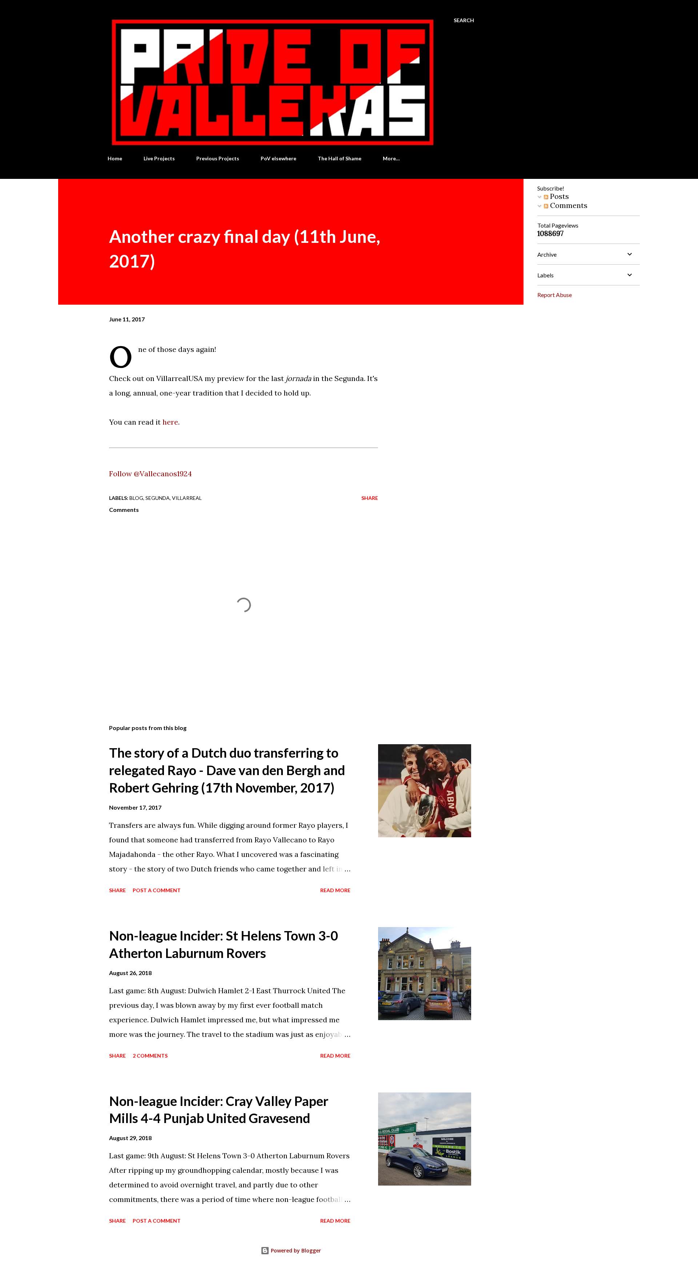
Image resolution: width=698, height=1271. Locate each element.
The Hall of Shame (339, 158)
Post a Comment (157, 890)
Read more (335, 890)
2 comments (150, 1056)
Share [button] (369, 498)
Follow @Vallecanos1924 (150, 473)
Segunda (157, 498)
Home (115, 158)
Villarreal (187, 498)
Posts (558, 196)
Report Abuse (554, 294)
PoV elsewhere (278, 158)
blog (136, 498)
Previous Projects (217, 158)
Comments (567, 205)
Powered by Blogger (295, 1250)
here (170, 421)
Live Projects (159, 158)
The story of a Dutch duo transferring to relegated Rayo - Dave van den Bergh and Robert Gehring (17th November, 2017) (227, 770)
